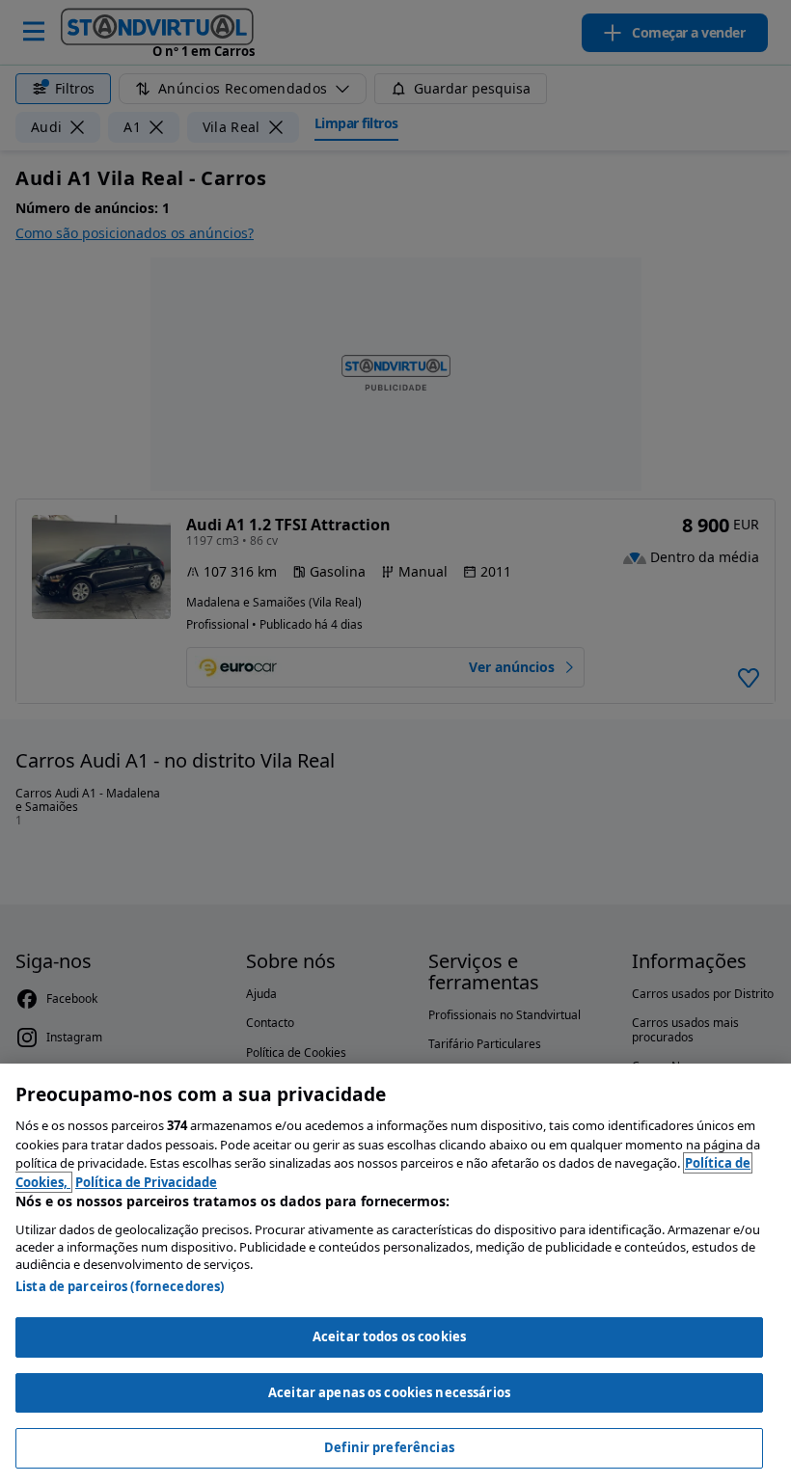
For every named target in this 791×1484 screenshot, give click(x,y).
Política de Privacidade (146, 1182)
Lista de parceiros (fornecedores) (119, 1286)
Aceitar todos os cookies (389, 1336)
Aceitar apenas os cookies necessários (389, 1392)
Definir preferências (389, 1447)
